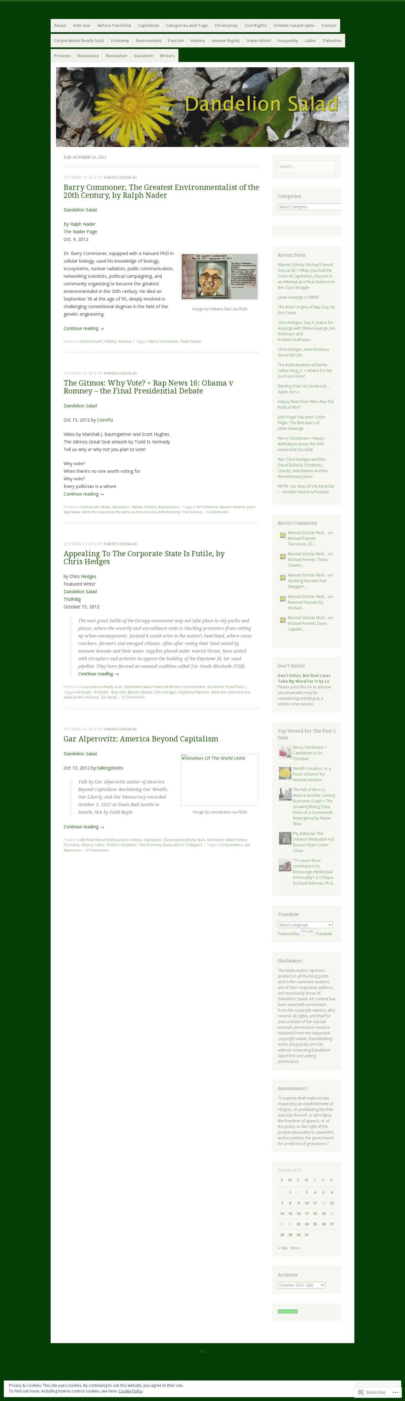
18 (315, 1213)
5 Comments (217, 511)
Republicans (168, 506)
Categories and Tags (187, 25)
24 (306, 1223)
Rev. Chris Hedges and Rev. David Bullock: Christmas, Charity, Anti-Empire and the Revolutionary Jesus (303, 468)
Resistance (88, 55)
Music (106, 506)
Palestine (332, 40)
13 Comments (97, 850)
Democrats (89, 506)
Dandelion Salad (80, 210)
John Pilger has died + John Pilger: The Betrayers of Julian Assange (301, 422)
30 (298, 1234)
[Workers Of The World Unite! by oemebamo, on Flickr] (219, 758)
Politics (150, 506)
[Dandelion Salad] (202, 107)
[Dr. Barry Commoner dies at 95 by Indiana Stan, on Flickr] (219, 299)
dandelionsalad (120, 177)
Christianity (226, 25)
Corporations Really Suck (79, 40)
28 (282, 1234)
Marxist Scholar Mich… (307, 532)
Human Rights (226, 40)
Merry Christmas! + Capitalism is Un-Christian (310, 753)
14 (282, 1213)
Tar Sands (109, 697)
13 (331, 1203)
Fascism (176, 40)
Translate (323, 933)
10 (306, 1203)
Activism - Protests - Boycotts (101, 692)
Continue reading (84, 328)
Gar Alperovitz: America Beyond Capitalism (141, 739)
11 (315, 1203)
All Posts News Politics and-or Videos (111, 839)
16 (298, 1213)
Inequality (287, 40)
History (197, 40)
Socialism (143, 55)
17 (306, 1213)
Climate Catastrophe (294, 25)
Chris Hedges (83, 576)
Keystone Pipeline (193, 692)
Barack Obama (232, 506)
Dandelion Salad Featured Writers (152, 686)
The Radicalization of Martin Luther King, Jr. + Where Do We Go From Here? (305, 370)
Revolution (116, 55)
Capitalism (148, 25)
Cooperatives (231, 844)
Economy (120, 40)
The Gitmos (192, 511)
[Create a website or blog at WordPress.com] (202, 1351)
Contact (329, 25)
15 (290, 1213)
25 (315, 1223)
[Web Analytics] (288, 1312)
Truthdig (72, 599)
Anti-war (82, 25)
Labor (310, 40)
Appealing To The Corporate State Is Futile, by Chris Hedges (144, 558)
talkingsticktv (110, 768)
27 (331, 1223)
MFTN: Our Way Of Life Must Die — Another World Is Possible (306, 489)
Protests (62, 55)
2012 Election (207, 506)
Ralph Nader (83, 224)
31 (306, 1234)
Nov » (295, 1248)
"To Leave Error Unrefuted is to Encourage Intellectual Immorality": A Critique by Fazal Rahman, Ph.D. (313, 872)
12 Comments (133, 697)
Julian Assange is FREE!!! (298, 297)
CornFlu (105, 420)
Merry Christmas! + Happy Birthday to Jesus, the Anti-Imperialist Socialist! (301, 444)
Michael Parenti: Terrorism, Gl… (302, 541)
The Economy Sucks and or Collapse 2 (170, 844)
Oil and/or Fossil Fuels (225, 686)
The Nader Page (80, 231)
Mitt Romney (170, 511)
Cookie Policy (131, 1391)
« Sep (283, 1248)
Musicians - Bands (127, 506)
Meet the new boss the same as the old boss (119, 511)
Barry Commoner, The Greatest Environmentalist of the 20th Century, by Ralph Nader (161, 191)
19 (323, 1213)
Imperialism (259, 40)
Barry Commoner (164, 341)
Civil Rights (256, 25)
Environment (148, 40)
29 (290, 1234)
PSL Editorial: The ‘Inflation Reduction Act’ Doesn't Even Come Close (313, 842)
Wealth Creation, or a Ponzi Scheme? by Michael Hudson (312, 774)
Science (125, 341)
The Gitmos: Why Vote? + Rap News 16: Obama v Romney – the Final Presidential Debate (148, 387)
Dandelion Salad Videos (227, 839)
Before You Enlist (114, 25)
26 (323, 1223)
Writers (167, 55)
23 (298, 1223)
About (60, 25)
